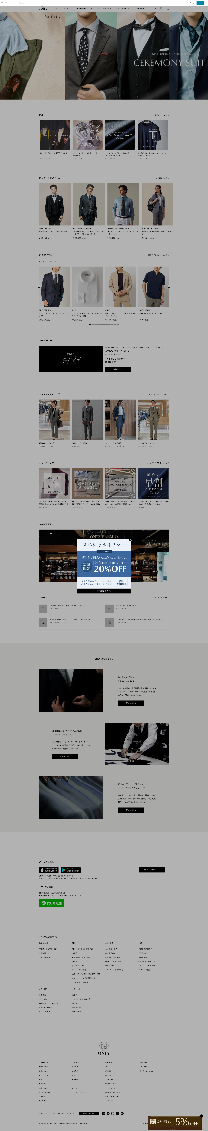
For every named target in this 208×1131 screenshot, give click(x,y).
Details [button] (21, 2)
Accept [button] (200, 3)
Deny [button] (192, 3)
